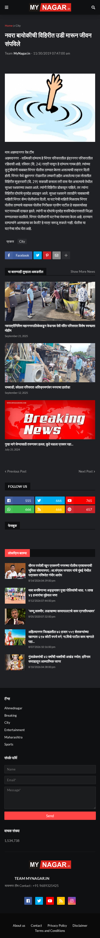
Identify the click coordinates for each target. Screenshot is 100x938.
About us (19, 925)
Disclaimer (80, 925)
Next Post (86, 471)
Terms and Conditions (50, 931)
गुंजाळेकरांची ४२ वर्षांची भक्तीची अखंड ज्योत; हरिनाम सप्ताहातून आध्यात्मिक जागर (59, 659)
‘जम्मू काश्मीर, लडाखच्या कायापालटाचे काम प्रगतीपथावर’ (61, 611)
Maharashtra (13, 737)
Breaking (10, 715)
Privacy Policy (57, 925)
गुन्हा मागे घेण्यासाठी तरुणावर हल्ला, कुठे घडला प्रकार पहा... (39, 444)
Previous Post (16, 471)
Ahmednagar (13, 708)
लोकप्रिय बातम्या (17, 553)
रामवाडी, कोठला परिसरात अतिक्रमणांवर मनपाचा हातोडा (37, 387)
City (18, 25)
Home (9, 25)
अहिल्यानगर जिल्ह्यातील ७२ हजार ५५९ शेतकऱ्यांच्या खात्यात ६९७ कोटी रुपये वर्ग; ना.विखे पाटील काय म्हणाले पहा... (61, 636)
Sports (8, 744)
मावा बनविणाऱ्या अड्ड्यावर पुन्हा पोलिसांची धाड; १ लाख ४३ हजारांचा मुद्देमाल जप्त (60, 592)
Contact (36, 925)
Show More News (83, 271)
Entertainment (14, 730)
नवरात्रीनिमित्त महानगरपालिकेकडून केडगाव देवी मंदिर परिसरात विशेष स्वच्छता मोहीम (50, 328)
